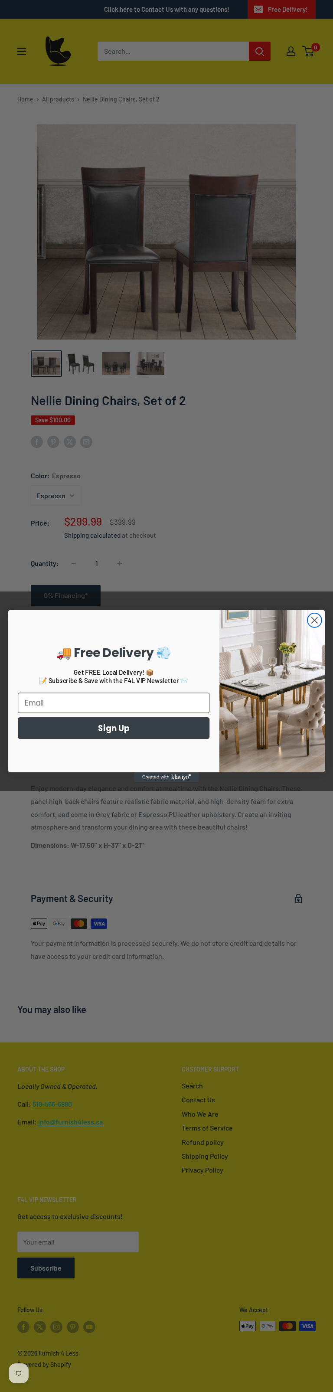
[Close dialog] (314, 620)
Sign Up (114, 727)
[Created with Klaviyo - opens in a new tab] (166, 777)
